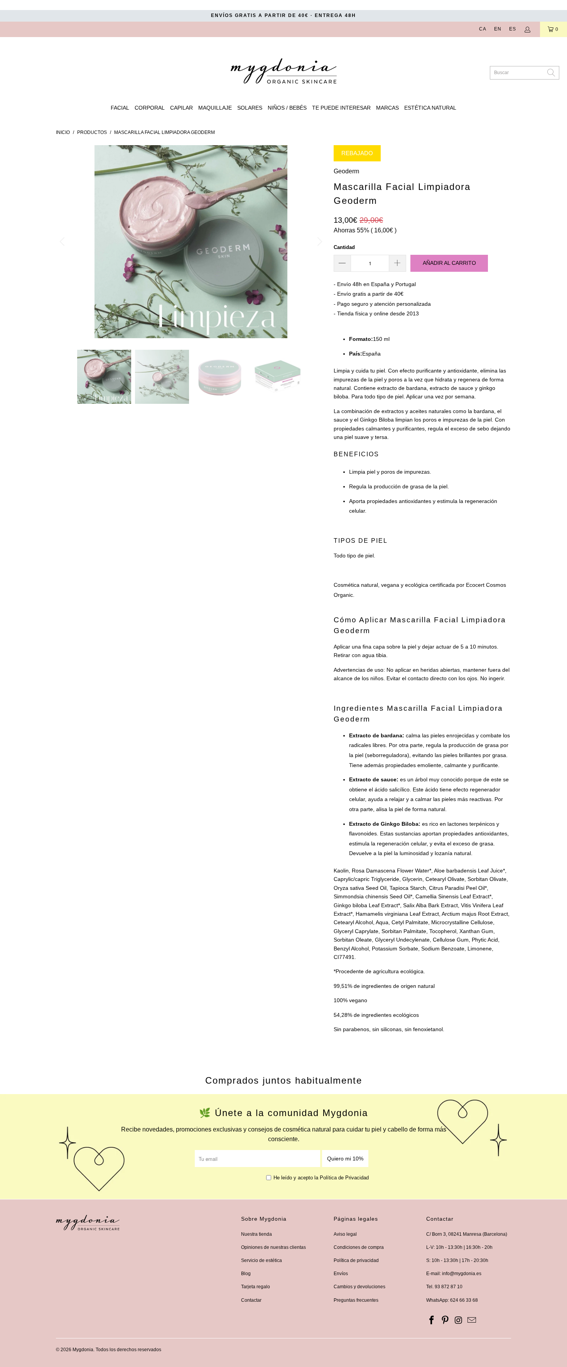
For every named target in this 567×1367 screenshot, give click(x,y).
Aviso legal (345, 1234)
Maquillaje (215, 108)
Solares (249, 108)
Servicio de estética (261, 1260)
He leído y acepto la (321, 1178)
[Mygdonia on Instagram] (458, 1321)
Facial (120, 108)
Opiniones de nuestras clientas (273, 1247)
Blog (246, 1273)
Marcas (387, 108)
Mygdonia (83, 1349)
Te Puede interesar (341, 108)
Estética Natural (430, 108)
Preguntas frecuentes (356, 1300)
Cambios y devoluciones (359, 1286)
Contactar (251, 1300)
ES (512, 29)
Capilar (181, 108)
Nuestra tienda (256, 1234)
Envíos (341, 1273)
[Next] (318, 241)
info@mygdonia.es (461, 1273)
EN (497, 29)
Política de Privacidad (344, 1178)
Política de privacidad (356, 1260)
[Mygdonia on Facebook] (432, 1321)
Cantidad (344, 247)
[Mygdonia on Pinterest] (445, 1321)
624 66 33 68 (464, 1300)
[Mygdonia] (284, 68)
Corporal (150, 108)
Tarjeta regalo (255, 1286)
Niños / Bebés (287, 108)
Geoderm (346, 171)
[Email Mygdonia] (472, 1321)
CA (482, 29)
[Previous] (63, 241)
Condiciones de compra (359, 1247)
